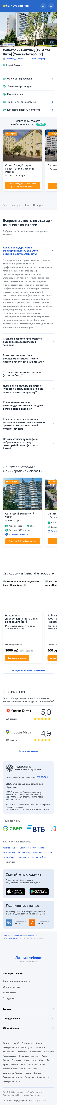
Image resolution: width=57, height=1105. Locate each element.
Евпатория (32, 1064)
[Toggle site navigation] (51, 6)
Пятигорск (49, 1051)
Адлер (45, 1056)
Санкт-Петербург (38, 58)
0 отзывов (9, 44)
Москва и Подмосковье (14, 1068)
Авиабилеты (9, 992)
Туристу (7, 1008)
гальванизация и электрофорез (19, 270)
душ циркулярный (33, 309)
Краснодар (38, 852)
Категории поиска (13, 973)
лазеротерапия (33, 274)
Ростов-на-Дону (38, 857)
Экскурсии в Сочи (11, 1081)
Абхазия (7, 1043)
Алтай (16, 1043)
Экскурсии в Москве (12, 1073)
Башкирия (32, 1068)
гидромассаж (10, 284)
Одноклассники (37, 921)
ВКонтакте (11, 921)
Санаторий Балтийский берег (19, 515)
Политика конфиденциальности (17, 1100)
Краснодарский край (29, 1056)
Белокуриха (27, 1043)
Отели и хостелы (11, 986)
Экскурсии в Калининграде (37, 1077)
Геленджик (16, 1060)
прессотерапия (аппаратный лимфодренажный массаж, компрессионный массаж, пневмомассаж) (26, 288)
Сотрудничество (11, 1018)
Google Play (36, 890)
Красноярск (23, 857)
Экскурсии (8, 998)
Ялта (23, 1064)
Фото (27, 205)
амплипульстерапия (13, 274)
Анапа (41, 848)
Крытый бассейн (14, 65)
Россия (28, 1073)
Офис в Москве (11, 1028)
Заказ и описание (17, 657)
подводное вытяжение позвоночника (22, 313)
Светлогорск (41, 1047)
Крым (5, 1064)
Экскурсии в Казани (12, 1077)
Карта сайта (40, 1100)
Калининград (24, 852)
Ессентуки (22, 1051)
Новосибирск (9, 857)
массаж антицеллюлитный (38, 267)
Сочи (14, 848)
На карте (38, 205)
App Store (11, 890)
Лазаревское (30, 1060)
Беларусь (40, 1043)
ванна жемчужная (31, 305)
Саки (42, 1064)
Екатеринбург (9, 852)
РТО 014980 (42, 777)
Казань (49, 852)
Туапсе (50, 1060)
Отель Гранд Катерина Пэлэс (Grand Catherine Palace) (19, 168)
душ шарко (36, 291)
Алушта (14, 1064)
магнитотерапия (37, 281)
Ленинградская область (16, 58)
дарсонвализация (31, 298)
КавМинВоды (9, 1051)
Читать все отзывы (28, 750)
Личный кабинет (28, 958)
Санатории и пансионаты (16, 981)
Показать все (9, 862)
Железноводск (9, 1056)
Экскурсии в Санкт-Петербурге (28, 670)
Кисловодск (35, 1051)
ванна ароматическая (27, 260)
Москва (6, 848)
